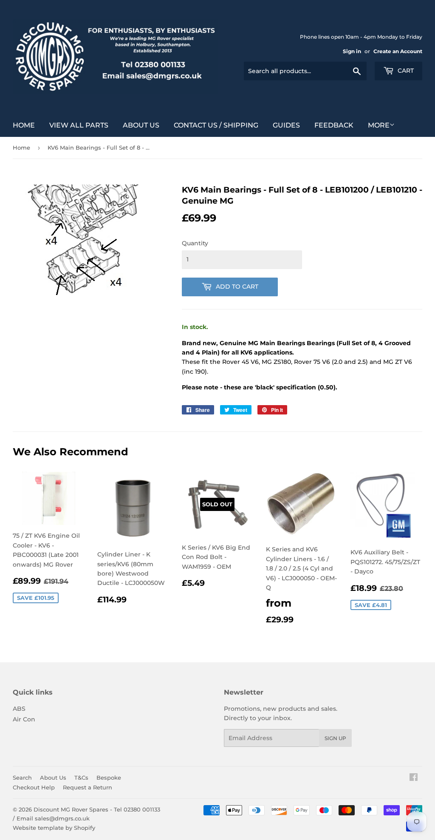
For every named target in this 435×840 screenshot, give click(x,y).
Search (22, 777)
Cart (405, 70)
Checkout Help (34, 787)
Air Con (24, 719)
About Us (141, 125)
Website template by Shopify (54, 827)
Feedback (333, 125)
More (379, 125)
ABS (19, 708)
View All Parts (78, 125)
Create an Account (397, 51)
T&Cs (81, 777)
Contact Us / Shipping (216, 125)
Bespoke (108, 777)
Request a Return (87, 787)
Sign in (352, 51)
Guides (286, 125)
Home (24, 125)
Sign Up (335, 738)
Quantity (195, 243)
